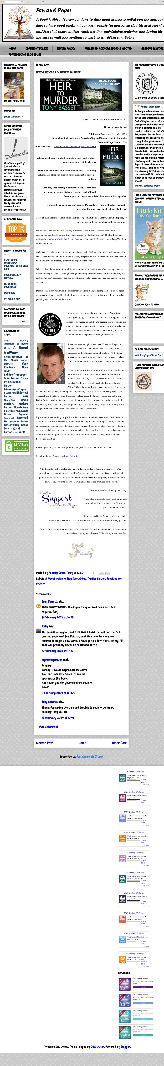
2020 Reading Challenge (134, 872)
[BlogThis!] (101, 573)
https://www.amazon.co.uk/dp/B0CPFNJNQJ (75, 146)
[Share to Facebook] (106, 573)
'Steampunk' (9, 343)
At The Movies (16, 358)
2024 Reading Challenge (134, 791)
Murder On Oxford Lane (68, 239)
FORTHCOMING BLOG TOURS (25, 55)
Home (82, 743)
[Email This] (99, 573)
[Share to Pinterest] (108, 573)
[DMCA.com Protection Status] (17, 451)
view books (146, 785)
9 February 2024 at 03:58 (58, 693)
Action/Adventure (13, 356)
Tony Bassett (49, 601)
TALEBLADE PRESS (13, 298)
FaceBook (64, 456)
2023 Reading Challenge (134, 812)
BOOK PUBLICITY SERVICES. (12, 276)
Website (55, 456)
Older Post (119, 743)
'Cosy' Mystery (16, 340)
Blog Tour (72, 579)
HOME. (12, 49)
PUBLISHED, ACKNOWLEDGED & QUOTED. (108, 49)
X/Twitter (74, 456)
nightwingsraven (52, 660)
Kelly (45, 626)
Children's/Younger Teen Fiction (15, 376)
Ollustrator (97, 1047)
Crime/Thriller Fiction (92, 579)
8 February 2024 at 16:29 (58, 617)
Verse (22, 432)
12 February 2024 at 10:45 (58, 718)
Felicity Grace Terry (150, 106)
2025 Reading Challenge (134, 771)
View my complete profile (147, 185)
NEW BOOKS (10, 292)
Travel (15, 432)
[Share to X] (103, 573)
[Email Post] (92, 573)
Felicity (129, 775)
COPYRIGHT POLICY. (37, 49)
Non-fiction (21, 407)
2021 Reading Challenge (134, 852)
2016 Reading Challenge (134, 953)
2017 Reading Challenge (134, 933)
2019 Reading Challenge (134, 892)
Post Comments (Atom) (89, 757)
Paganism (23, 414)
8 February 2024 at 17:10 (57, 651)
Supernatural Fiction (12, 430)
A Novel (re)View (55, 579)
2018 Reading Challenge (134, 913)
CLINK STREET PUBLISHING (10, 285)
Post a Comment (48, 727)
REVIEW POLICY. (66, 49)
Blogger (125, 1047)
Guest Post (11, 392)
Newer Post (44, 743)
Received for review (16, 419)
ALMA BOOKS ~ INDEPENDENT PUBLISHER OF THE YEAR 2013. (16, 264)
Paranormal (9, 418)
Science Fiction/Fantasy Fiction (16, 423)
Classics (24, 378)
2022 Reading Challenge (134, 832)
